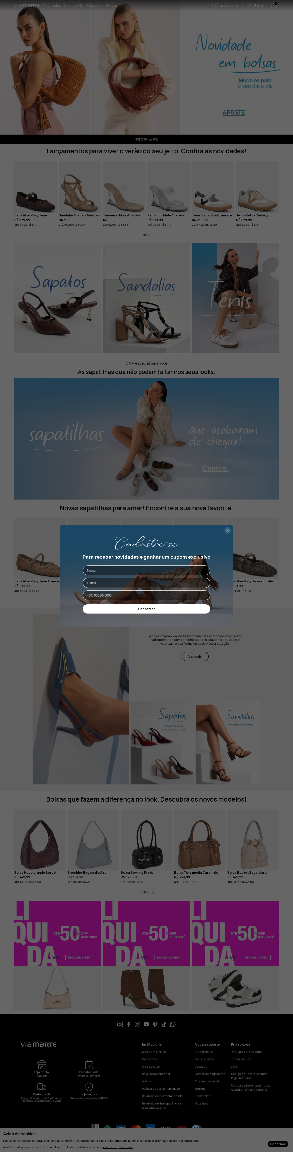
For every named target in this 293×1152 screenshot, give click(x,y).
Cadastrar (146, 609)
